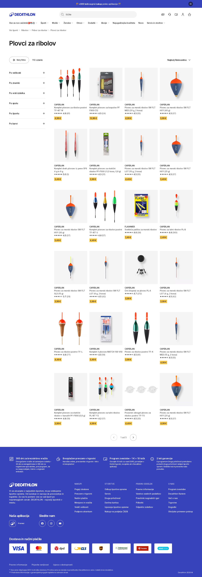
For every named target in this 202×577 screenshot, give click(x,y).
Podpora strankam (83, 511)
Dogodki (172, 507)
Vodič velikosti (81, 507)
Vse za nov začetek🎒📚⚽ (22, 23)
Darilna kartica (112, 502)
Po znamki (14, 83)
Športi (44, 23)
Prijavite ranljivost (40, 565)
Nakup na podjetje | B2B (116, 511)
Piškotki (139, 502)
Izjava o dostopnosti (63, 565)
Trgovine (172, 502)
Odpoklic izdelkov (144, 507)
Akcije (104, 23)
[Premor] (190, 4)
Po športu (14, 113)
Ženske (67, 23)
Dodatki (92, 23)
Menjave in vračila (83, 502)
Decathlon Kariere (176, 494)
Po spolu (13, 103)
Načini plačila (81, 498)
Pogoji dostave (82, 489)
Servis (108, 494)
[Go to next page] (133, 437)
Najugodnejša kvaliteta (124, 23)
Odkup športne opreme (116, 489)
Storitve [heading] (110, 484)
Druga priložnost (113, 498)
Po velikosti (15, 72)
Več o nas (173, 498)
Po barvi (13, 123)
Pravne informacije (145, 489)
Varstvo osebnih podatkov (148, 494)
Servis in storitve (155, 23)
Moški (55, 23)
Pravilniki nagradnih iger (147, 498)
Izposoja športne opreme (117, 507)
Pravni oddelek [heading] (144, 484)
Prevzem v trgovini (83, 494)
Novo (140, 23)
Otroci (79, 23)
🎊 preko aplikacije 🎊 (98, 4)
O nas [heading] (171, 484)
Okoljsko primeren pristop (180, 511)
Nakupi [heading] (78, 484)
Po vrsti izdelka (17, 93)
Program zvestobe (177, 489)
